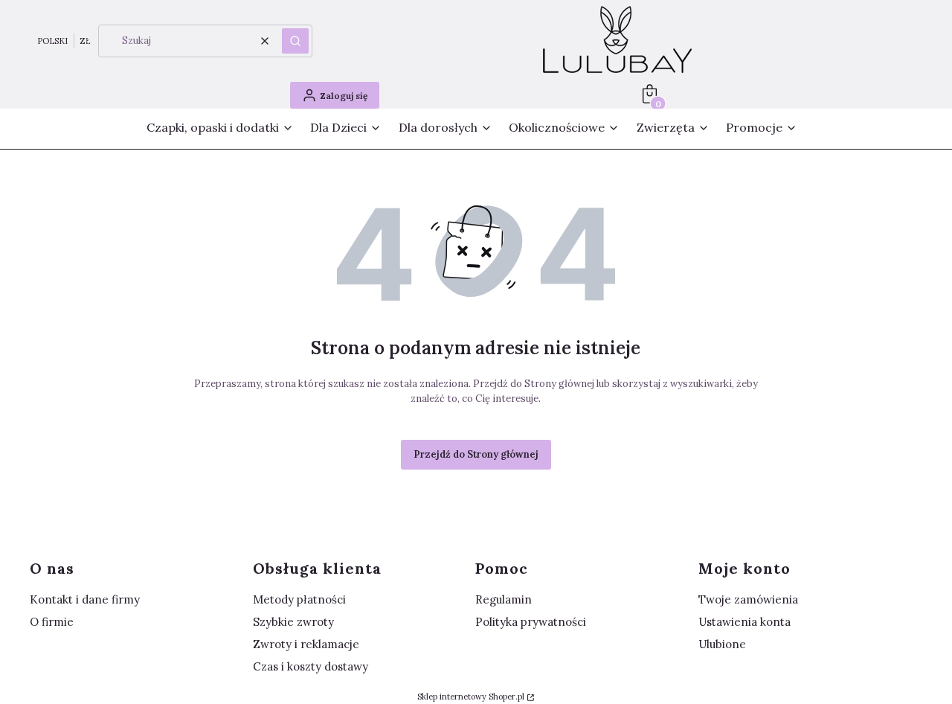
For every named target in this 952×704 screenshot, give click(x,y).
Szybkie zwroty (293, 622)
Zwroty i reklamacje (306, 644)
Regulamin (503, 599)
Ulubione (722, 644)
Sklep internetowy (470, 696)
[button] (295, 41)
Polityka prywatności (530, 622)
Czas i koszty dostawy (310, 666)
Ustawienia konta (744, 622)
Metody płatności (299, 599)
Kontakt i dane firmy (85, 599)
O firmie (52, 622)
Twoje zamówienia (748, 599)
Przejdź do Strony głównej (476, 454)
